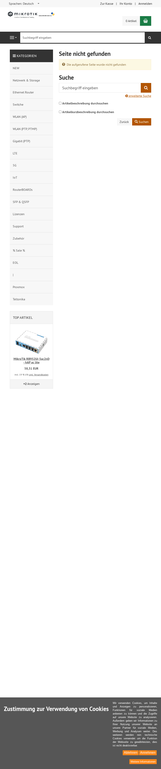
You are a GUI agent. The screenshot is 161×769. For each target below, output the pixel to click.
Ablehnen (130, 752)
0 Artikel (131, 21)
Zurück (124, 122)
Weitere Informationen (143, 761)
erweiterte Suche (139, 96)
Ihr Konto (126, 4)
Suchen (143, 122)
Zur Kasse (106, 4)
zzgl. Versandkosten (38, 374)
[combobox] (24, 3)
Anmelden (145, 4)
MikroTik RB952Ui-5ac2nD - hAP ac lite (31, 360)
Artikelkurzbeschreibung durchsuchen (88, 112)
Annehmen (148, 752)
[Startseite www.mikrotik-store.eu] (31, 15)
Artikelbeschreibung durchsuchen (85, 103)
